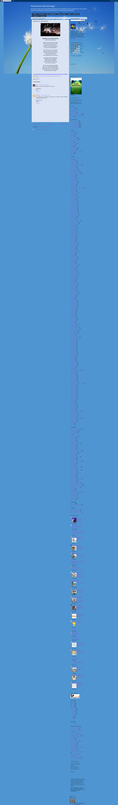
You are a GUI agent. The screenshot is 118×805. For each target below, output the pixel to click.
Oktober (73, 711)
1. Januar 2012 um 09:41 (43, 84)
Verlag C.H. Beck (74, 481)
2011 (73, 707)
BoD (71, 434)
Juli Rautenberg (74, 285)
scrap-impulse (75, 658)
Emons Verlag (73, 447)
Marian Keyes (73, 320)
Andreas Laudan (74, 169)
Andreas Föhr (73, 166)
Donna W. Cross (74, 217)
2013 (73, 703)
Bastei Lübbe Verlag (74, 430)
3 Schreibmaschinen (75, 124)
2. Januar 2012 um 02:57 (45, 95)
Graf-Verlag (73, 455)
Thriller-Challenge (74, 754)
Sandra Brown (73, 378)
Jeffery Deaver (73, 266)
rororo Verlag (73, 499)
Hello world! (74, 630)
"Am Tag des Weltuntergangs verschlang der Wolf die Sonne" (80, 608)
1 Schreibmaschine (74, 121)
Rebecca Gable (74, 362)
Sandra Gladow (74, 380)
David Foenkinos (74, 213)
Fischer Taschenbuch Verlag (76, 450)
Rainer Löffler (73, 361)
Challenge (73, 107)
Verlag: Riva (73, 496)
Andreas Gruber (74, 167)
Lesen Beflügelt (75, 638)
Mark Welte (73, 321)
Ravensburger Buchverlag (76, 469)
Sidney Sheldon (74, 384)
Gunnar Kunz (73, 238)
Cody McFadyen (74, 210)
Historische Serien (62, 14)
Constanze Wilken (74, 211)
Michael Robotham (74, 331)
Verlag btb (73, 488)
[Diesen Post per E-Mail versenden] (33, 77)
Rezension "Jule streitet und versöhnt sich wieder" (80, 652)
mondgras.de (74, 525)
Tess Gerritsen (73, 406)
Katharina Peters (74, 293)
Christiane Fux (73, 203)
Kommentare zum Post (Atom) (43, 126)
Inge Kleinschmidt (74, 251)
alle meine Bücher (75, 545)
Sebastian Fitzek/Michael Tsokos (77, 383)
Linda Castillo (73, 308)
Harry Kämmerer (74, 242)
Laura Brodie (73, 304)
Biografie (72, 131)
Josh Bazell (73, 277)
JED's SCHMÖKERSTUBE (77, 597)
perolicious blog (75, 621)
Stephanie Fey (73, 396)
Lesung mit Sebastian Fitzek (76, 512)
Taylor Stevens (73, 405)
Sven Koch (73, 400)
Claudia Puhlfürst (74, 207)
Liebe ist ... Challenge (75, 741)
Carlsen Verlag (73, 437)
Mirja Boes (73, 334)
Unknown (38, 95)
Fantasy (72, 136)
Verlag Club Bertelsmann (75, 482)
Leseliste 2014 (36, 16)
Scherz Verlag (73, 475)
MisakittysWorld (75, 633)
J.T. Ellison (73, 255)
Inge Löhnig (73, 252)
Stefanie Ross (73, 393)
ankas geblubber (75, 572)
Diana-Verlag (73, 440)
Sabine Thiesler (74, 375)
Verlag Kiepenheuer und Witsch (77, 485)
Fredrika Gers (73, 232)
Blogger (81, 804)
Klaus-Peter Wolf (74, 301)
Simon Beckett (73, 389)
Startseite (35, 14)
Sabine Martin (73, 374)
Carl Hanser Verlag (74, 436)
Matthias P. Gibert (74, 324)
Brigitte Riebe (73, 191)
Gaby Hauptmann (74, 233)
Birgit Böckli (73, 186)
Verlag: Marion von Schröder (76, 491)
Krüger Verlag (73, 462)
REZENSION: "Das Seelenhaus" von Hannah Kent (80, 591)
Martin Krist (73, 323)
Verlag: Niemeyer (74, 493)
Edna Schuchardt (74, 222)
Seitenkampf (73, 748)
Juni (73, 718)
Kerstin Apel (73, 299)
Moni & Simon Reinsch (75, 336)
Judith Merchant (74, 283)
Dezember (74, 708)
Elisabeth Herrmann (74, 223)
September (74, 713)
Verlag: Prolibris (74, 494)
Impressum (43, 16)
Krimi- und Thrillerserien (51, 14)
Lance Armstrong (74, 302)
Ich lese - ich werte (76, 567)
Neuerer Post (36, 124)
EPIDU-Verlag (73, 444)
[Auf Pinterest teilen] (38, 77)
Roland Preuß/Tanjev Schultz (76, 370)
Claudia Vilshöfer (74, 208)
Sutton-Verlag (73, 477)
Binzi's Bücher (75, 666)
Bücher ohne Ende (76, 650)
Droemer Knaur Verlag (75, 443)
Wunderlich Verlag (74, 497)
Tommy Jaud (73, 408)
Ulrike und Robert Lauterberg (76, 411)
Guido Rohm (73, 236)
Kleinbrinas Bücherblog (77, 531)
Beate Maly (73, 179)
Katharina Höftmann (74, 292)
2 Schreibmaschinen (75, 122)
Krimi (72, 146)
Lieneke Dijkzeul (74, 307)
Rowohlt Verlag (74, 472)
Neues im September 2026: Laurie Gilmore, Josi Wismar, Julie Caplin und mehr (78, 533)
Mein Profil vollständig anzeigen (77, 39)
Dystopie (72, 134)
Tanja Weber (73, 403)
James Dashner (74, 257)
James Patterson (74, 258)
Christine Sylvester (74, 204)
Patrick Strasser (74, 352)
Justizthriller (73, 144)
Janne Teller (73, 263)
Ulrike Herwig (73, 409)
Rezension (73, 503)
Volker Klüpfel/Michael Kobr (76, 418)
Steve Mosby (73, 397)
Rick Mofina (73, 367)
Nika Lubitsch (73, 346)
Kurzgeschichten (74, 147)
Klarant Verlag (73, 459)
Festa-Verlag (73, 449)
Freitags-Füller (73, 109)
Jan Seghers (73, 260)
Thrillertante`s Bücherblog (77, 674)
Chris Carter (73, 198)
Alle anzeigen (83, 690)
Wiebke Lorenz (74, 419)
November (74, 710)
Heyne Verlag (73, 458)
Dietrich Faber (73, 216)
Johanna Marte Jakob (75, 273)
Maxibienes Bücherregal (43, 6)
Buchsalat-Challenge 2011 (76, 734)
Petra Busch (73, 358)
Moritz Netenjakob (74, 339)
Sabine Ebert (73, 371)
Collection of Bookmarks (77, 605)
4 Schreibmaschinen (75, 125)
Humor (72, 141)
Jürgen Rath (73, 289)
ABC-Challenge (74, 733)
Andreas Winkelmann (75, 170)
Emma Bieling (73, 225)
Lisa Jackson (73, 311)
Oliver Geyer (73, 349)
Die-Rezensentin (75, 553)
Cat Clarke (73, 194)
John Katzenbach (74, 276)
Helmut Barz (73, 248)
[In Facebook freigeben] (37, 77)
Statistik (72, 116)
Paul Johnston (73, 355)
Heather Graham (74, 244)
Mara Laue (73, 314)
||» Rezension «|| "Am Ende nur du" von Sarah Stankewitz (80, 685)
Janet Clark (73, 261)
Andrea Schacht (74, 162)
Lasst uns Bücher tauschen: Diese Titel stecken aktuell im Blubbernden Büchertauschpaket (80, 575)
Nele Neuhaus (73, 343)
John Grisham (73, 274)
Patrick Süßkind (74, 353)
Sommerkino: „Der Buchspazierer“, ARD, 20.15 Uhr (77, 569)
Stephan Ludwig (74, 394)
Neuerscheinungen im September (80, 539)
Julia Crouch (73, 286)
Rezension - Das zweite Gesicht (80, 676)
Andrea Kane (73, 160)
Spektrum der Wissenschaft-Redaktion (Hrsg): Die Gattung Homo (80, 548)
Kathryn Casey (73, 295)
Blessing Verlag (74, 433)
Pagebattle (73, 745)
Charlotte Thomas (74, 197)
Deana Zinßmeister (74, 214)
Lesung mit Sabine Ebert (75, 511)
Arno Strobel (73, 175)
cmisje (73, 804)
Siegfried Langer (74, 386)
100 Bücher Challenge (75, 727)
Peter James (73, 356)
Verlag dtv (73, 490)
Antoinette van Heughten (75, 173)
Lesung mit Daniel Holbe (75, 509)
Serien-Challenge (74, 750)
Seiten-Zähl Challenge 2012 (76, 747)
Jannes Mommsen (74, 264)
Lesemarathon (73, 112)
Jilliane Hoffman (74, 267)
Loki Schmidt (73, 312)
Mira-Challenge (74, 742)
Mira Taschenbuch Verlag (76, 466)
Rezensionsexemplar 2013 (76, 505)
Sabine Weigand (74, 377)
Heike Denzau (73, 245)
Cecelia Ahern (73, 195)
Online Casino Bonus (75, 639)
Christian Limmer (74, 201)
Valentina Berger (74, 415)
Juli (72, 716)
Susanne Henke (74, 399)
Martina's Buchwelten (76, 537)
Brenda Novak (73, 189)
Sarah (37, 84)
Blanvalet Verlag (74, 431)
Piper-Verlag (73, 468)
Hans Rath (73, 241)
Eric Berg (72, 226)
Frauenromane (74, 137)
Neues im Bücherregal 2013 (76, 113)
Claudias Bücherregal (76, 613)
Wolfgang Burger (74, 421)
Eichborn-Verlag (74, 446)
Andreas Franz (73, 163)
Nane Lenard (73, 342)
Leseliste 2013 (76, 14)
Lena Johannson (74, 305)
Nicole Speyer (73, 345)
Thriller (72, 153)
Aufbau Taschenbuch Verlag (76, 428)
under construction (75, 659)
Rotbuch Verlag (74, 471)
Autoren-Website (80, 622)
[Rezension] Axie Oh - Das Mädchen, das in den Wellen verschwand (80, 616)
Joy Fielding (73, 280)
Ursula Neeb (73, 412)
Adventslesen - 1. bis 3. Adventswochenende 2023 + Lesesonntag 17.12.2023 (80, 600)
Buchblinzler (74, 517)
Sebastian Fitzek (74, 381)
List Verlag (73, 465)
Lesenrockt (74, 629)
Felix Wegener (73, 230)
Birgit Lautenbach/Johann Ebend (77, 188)
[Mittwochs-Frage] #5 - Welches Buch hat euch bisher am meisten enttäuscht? (80, 645)
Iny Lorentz (73, 254)
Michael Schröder (74, 333)
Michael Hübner (74, 330)
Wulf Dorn (73, 422)
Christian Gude (74, 200)
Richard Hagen (74, 365)
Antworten (38, 91)
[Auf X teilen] (35, 77)
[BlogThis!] (34, 77)
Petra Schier (73, 359)
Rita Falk (72, 368)
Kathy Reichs (73, 296)
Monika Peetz (73, 337)
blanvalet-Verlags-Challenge (76, 758)
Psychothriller (73, 149)
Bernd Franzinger (74, 182)
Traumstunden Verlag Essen (76, 478)
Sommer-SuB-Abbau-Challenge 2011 (78, 751)
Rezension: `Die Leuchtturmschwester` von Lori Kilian (80, 555)
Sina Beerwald (73, 390)
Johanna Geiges (74, 271)
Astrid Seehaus (74, 178)
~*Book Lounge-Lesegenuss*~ (75, 581)
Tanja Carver (73, 402)
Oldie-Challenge (74, 744)
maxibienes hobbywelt (76, 29)
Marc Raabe (73, 315)
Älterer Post (65, 124)
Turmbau (72, 755)
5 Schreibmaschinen (75, 127)
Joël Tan (72, 282)
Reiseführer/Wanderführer (76, 150)
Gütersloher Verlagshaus (75, 456)
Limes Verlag (73, 463)
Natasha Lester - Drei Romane (80, 583)
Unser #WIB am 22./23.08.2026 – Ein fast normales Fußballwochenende (78, 527)
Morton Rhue (73, 340)
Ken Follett (73, 298)
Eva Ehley (73, 229)
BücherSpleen (75, 589)
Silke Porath (73, 387)
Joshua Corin (73, 279)
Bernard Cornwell (74, 181)
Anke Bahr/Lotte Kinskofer (76, 172)
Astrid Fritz (73, 176)
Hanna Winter (73, 239)
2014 (73, 702)
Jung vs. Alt (73, 739)
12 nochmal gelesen (75, 729)
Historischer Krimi (74, 140)
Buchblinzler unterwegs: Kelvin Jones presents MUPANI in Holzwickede (80, 520)
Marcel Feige (73, 317)
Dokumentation (74, 133)
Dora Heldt (73, 219)
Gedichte (38, 79)
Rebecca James (74, 364)
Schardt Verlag (73, 474)
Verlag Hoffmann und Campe (76, 484)
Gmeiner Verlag (74, 452)
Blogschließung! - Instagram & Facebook (80, 668)
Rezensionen (41, 14)
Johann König (73, 270)
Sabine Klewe (73, 372)
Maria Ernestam (74, 318)
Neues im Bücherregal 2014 (76, 115)
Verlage (69, 14)
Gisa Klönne (73, 235)
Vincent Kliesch (74, 416)
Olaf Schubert (73, 348)
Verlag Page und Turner (75, 487)
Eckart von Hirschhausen (75, 220)
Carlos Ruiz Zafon (74, 192)
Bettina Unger (73, 185)
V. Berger (72, 723)
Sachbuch (73, 152)
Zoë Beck (72, 424)
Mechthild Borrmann (75, 327)
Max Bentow (73, 326)
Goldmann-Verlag (74, 453)
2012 (73, 705)
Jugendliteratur (74, 143)
